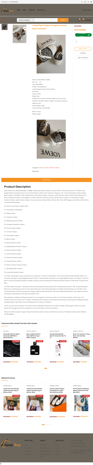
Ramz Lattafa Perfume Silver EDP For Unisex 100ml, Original (33, 335)
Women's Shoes (44, 167)
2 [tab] (48, 368)
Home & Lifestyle (78, 331)
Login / (84, 10)
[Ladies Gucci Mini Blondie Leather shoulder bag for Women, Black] (11, 403)
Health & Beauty (31, 331)
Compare (83, 53)
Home (18, 10)
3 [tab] (47, 424)
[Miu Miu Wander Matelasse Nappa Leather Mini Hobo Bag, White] (81, 403)
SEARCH (62, 20)
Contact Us (41, 10)
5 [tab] (50, 424)
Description (46, 180)
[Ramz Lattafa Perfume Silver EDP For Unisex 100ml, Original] (35, 348)
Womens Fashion (54, 167)
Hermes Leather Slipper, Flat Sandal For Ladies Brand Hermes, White (57, 390)
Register (89, 10)
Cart (26, 445)
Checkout (27, 448)
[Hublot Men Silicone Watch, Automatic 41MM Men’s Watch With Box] (11, 348)
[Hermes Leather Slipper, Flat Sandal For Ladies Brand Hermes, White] (58, 403)
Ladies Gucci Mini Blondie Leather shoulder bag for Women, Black (11, 390)
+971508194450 (14, 2)
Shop (24, 10)
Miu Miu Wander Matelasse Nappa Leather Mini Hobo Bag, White (81, 390)
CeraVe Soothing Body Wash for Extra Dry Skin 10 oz (58, 335)
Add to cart (83, 48)
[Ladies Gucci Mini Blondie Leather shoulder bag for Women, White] (35, 403)
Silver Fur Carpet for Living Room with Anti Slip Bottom (81, 335)
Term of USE (28, 451)
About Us (32, 10)
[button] (82, 20)
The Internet (9, 314)
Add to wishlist (83, 57)
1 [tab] (45, 368)
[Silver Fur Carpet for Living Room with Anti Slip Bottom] (81, 348)
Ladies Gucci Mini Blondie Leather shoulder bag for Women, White (34, 390)
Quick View (11, 354)
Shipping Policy (44, 448)
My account (28, 454)
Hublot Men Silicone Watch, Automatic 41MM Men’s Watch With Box (11, 335)
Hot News (43, 445)
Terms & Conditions (45, 451)
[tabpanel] (11, 348)
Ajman (30, 190)
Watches (6, 331)
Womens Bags (7, 385)
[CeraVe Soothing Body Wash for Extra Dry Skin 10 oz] (58, 348)
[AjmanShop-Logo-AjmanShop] (11, 443)
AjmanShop (83, 450)
